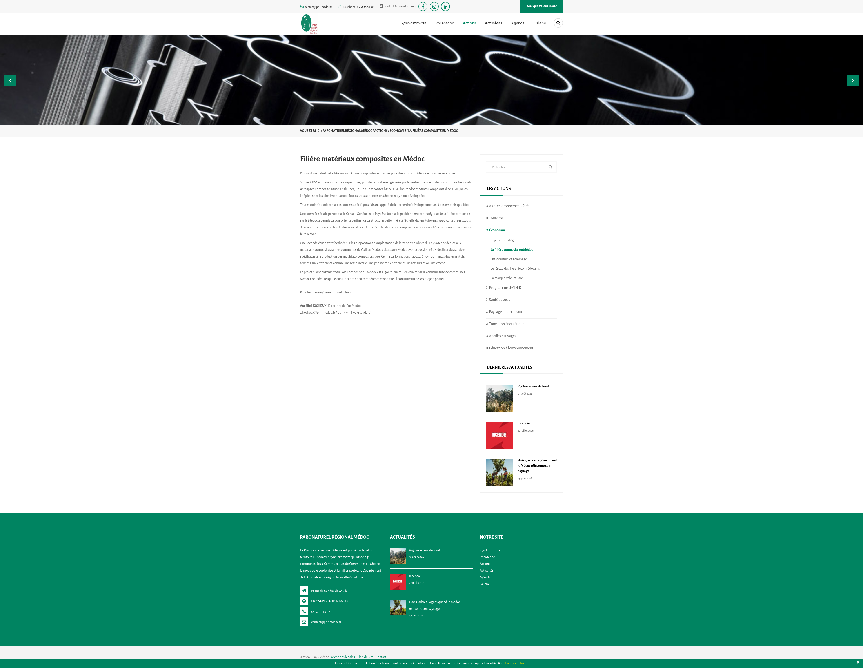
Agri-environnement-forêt (509, 206)
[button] (10, 80)
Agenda (518, 23)
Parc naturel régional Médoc (347, 131)
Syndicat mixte (413, 23)
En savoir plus (514, 663)
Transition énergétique (506, 324)
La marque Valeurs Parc (507, 278)
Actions (469, 23)
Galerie (540, 23)
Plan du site (365, 657)
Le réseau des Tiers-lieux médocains (515, 269)
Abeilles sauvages (502, 336)
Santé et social (499, 299)
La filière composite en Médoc (512, 250)
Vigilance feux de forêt (533, 386)
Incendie (524, 423)
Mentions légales (343, 657)
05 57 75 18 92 (320, 612)
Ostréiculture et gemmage (509, 259)
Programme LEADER (504, 287)
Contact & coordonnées (399, 6)
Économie (496, 230)
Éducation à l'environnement (510, 348)
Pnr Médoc (444, 23)
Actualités (493, 23)
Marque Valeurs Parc (542, 6)
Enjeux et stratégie (503, 240)
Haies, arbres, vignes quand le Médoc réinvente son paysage (537, 465)
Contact (381, 657)
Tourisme (496, 218)
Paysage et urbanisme (505, 311)
